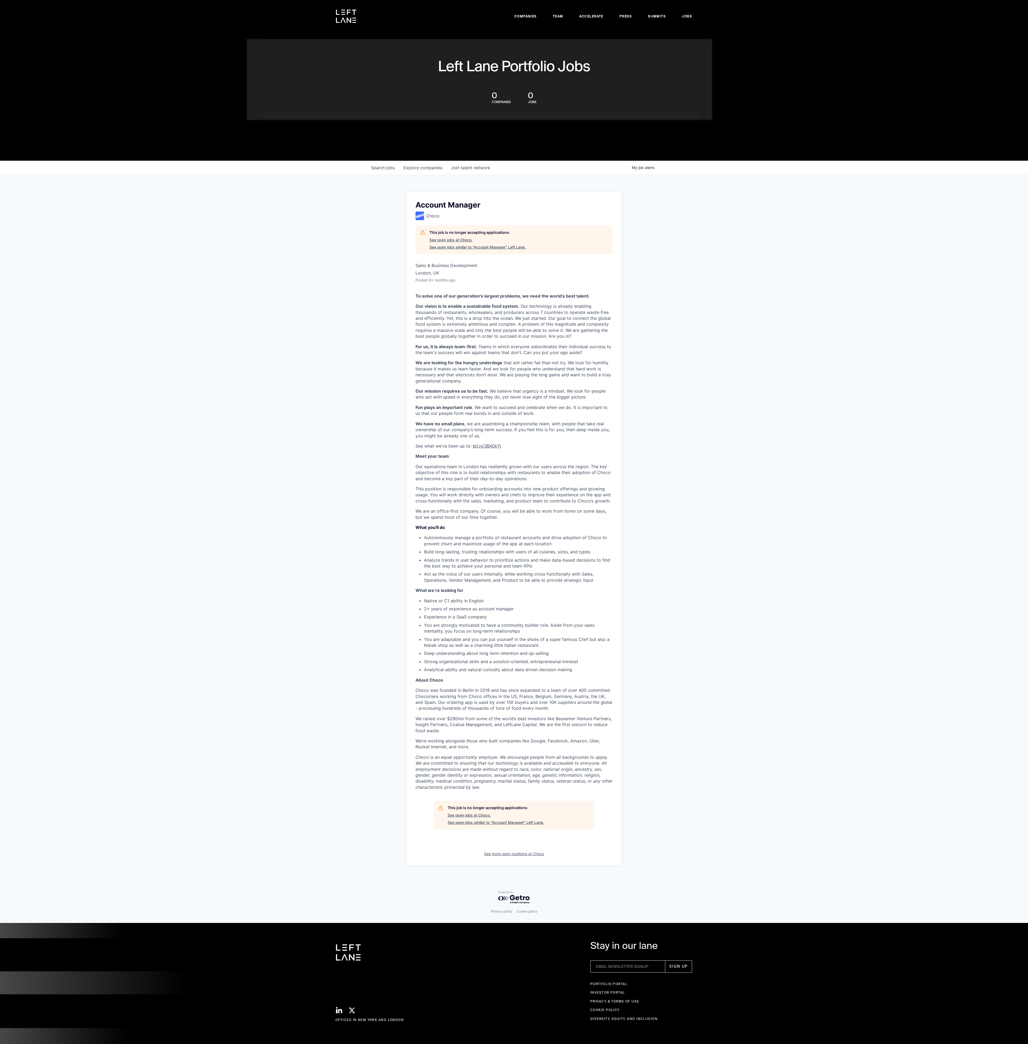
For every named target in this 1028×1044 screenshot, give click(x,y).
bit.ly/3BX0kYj (487, 446)
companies (422, 167)
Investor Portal (607, 992)
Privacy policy (501, 911)
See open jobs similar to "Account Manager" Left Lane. (477, 247)
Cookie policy (527, 911)
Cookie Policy (605, 1010)
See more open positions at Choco (514, 853)
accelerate (591, 16)
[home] (346, 16)
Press (625, 16)
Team (558, 16)
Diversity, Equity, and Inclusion (623, 1018)
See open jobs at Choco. (451, 240)
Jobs (687, 16)
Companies (525, 16)
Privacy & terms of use (614, 1001)
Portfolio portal (609, 984)
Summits (657, 16)
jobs (383, 167)
